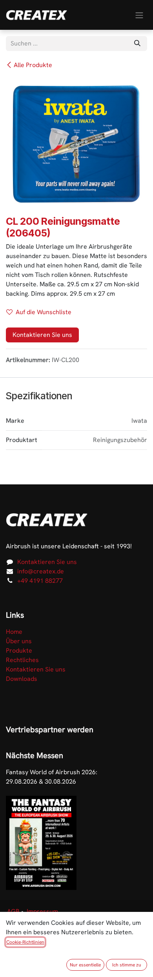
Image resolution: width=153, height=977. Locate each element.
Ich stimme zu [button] (126, 965)
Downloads (21, 679)
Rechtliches (22, 660)
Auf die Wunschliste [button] (43, 312)
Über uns (19, 641)
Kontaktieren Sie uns (42, 335)
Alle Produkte (33, 65)
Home (14, 632)
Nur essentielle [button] (85, 965)
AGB (13, 911)
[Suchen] (137, 43)
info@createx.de (40, 571)
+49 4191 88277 (40, 581)
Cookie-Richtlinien (25, 942)
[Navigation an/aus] (139, 15)
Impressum (42, 911)
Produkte (19, 650)
